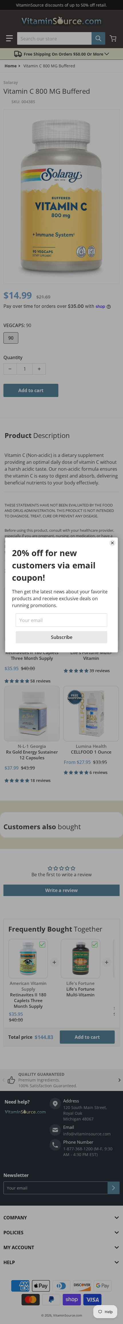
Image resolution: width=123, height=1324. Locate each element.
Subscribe (61, 637)
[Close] (112, 543)
